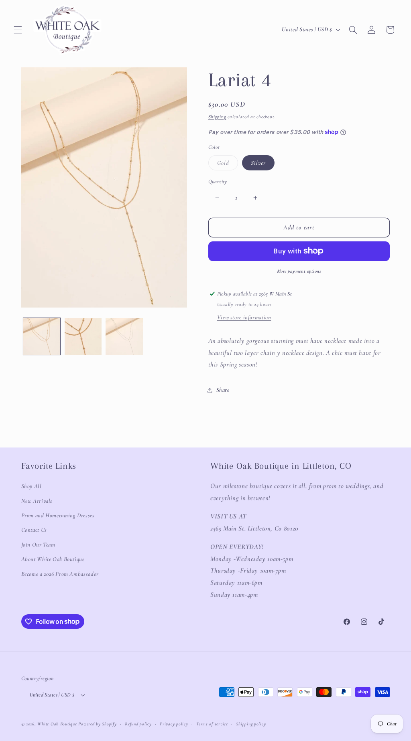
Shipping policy (251, 724)
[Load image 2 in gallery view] (83, 336)
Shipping (217, 116)
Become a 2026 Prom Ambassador (60, 573)
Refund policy (138, 724)
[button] (17, 29)
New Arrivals (37, 500)
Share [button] (223, 389)
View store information (244, 317)
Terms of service (212, 724)
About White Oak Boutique (53, 559)
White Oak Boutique (57, 724)
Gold (227, 164)
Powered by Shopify (97, 724)
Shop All (31, 486)
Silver (258, 162)
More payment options (299, 271)
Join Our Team (38, 544)
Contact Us (34, 529)
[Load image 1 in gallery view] (41, 336)
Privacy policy (174, 724)
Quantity (217, 181)
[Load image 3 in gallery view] (124, 336)
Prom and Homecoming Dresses (58, 515)
